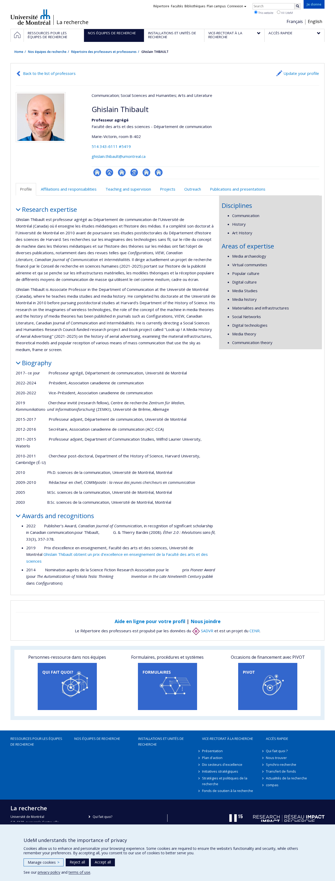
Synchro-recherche (281, 764)
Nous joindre (206, 621)
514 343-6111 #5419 (111, 146)
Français (295, 21)
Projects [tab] (167, 189)
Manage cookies (43, 862)
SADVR (206, 630)
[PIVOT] (267, 686)
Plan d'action (212, 757)
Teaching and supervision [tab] (128, 189)
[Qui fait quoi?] (67, 686)
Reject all (77, 862)
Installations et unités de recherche (161, 741)
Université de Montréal (30, 17)
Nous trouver (276, 757)
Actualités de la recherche (286, 778)
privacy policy (49, 872)
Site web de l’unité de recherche (122, 172)
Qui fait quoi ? (277, 751)
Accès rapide (277, 738)
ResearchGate (97, 172)
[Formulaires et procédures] (167, 686)
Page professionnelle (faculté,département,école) (109, 172)
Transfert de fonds (281, 771)
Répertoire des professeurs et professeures (104, 51)
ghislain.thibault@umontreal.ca (119, 156)
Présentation (212, 751)
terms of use (79, 872)
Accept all (103, 862)
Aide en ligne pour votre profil (150, 621)
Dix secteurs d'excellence (222, 764)
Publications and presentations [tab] (237, 189)
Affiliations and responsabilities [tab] (69, 189)
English (315, 21)
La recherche (72, 22)
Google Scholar (134, 172)
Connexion (235, 6)
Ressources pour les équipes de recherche (36, 741)
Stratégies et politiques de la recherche (224, 781)
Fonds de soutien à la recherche (227, 790)
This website (265, 13)
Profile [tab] (26, 189)
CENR (254, 630)
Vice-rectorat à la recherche (227, 738)
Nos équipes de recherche (47, 51)
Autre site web (146, 172)
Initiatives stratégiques (220, 771)
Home (18, 51)
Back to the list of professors (49, 73)
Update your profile (301, 73)
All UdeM (286, 13)
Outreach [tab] (192, 189)
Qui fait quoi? (102, 816)
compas (272, 785)
